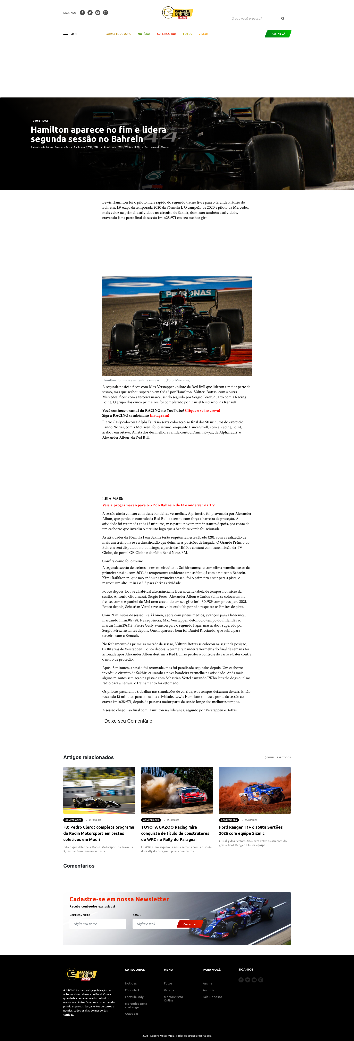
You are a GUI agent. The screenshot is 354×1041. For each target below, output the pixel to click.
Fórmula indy (134, 997)
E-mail (137, 915)
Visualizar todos (279, 757)
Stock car (131, 1014)
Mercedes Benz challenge (136, 1005)
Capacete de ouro (118, 33)
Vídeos (204, 33)
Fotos (187, 33)
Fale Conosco (212, 997)
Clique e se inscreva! (202, 410)
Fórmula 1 (132, 990)
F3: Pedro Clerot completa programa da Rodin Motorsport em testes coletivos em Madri (98, 833)
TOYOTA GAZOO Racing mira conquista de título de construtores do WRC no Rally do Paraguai (175, 833)
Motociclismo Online (173, 998)
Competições (41, 121)
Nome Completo (79, 915)
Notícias (144, 33)
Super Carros (167, 33)
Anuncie (208, 990)
